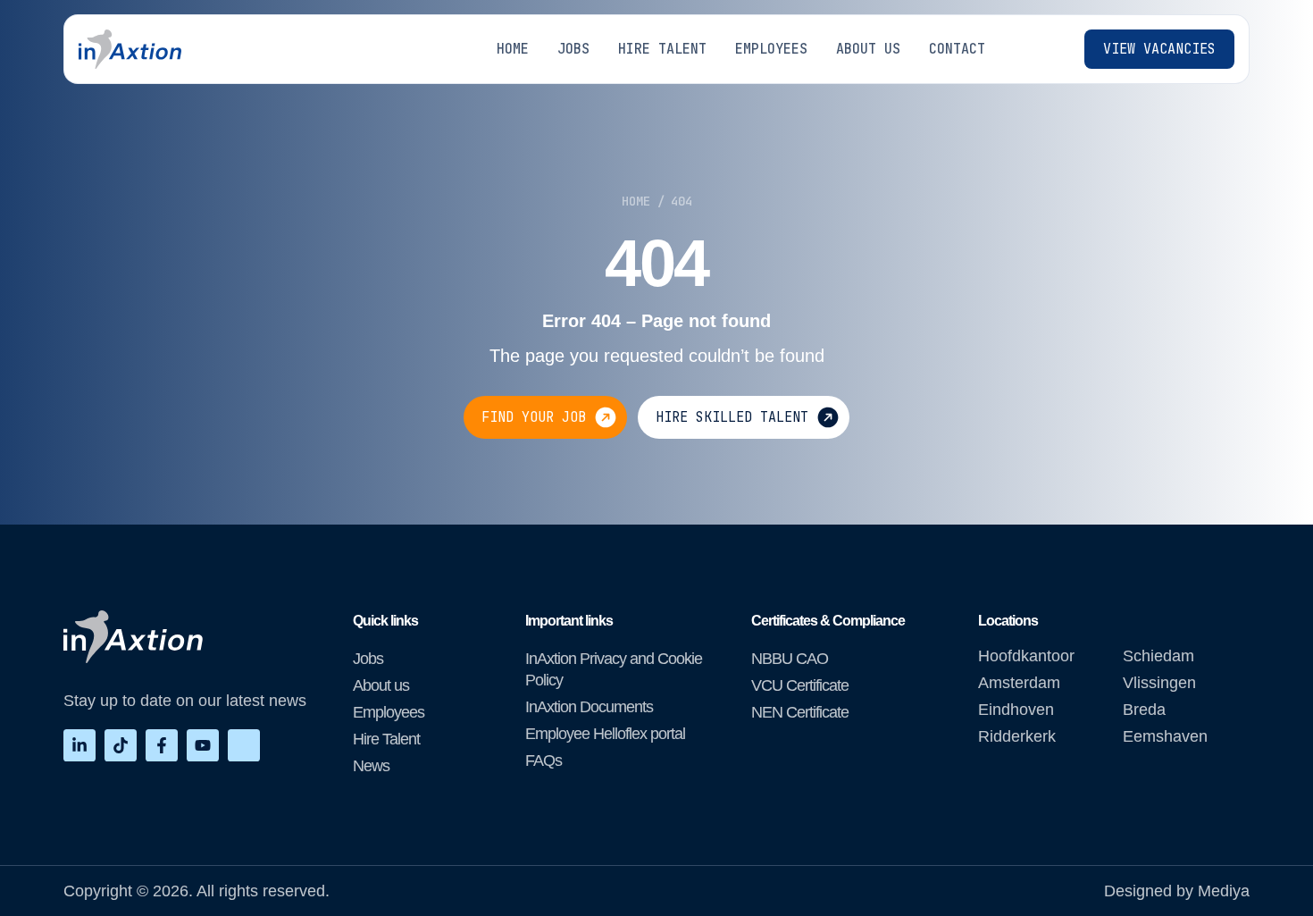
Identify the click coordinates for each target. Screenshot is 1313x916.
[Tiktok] (121, 745)
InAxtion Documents (589, 707)
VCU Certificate (800, 685)
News (371, 766)
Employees (388, 712)
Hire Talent (386, 739)
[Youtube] (203, 745)
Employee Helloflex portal (605, 734)
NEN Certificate (800, 712)
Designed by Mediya (1177, 891)
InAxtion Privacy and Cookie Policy (613, 669)
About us (381, 685)
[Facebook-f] (162, 745)
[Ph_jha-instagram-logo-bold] (244, 745)
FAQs (543, 760)
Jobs (368, 659)
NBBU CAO (789, 659)
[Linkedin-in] (79, 745)
